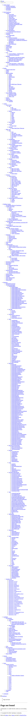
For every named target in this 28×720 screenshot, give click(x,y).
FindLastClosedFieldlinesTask (17, 498)
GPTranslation (14, 568)
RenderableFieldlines (15, 380)
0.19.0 (10, 679)
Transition (13, 359)
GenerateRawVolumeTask (17, 500)
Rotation (10, 450)
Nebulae (10, 158)
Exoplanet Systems (15, 151)
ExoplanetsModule (15, 326)
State (12, 354)
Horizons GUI (12, 236)
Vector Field (8, 280)
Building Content (7, 204)
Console (10, 51)
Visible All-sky (14, 146)
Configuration (9, 46)
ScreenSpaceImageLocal (16, 479)
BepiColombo (12, 76)
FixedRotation (14, 452)
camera (12, 539)
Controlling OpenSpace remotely (16, 58)
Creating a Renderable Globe (17, 250)
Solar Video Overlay (10, 277)
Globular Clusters (15, 157)
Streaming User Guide (16, 642)
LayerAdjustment (15, 336)
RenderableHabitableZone (17, 390)
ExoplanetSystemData (16, 327)
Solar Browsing (9, 270)
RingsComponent (15, 343)
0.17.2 (10, 684)
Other (10, 319)
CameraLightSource (15, 315)
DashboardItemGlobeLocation (17, 295)
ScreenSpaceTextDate (16, 346)
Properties (8, 45)
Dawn (10, 78)
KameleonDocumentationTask (17, 503)
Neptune (13, 120)
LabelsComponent (15, 333)
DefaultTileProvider (15, 515)
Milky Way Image (15, 168)
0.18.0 (10, 682)
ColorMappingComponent (17, 322)
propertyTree (14, 554)
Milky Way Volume (15, 170)
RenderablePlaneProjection (17, 408)
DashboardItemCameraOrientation (18, 289)
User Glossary (9, 657)
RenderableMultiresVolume (17, 400)
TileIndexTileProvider (16, 522)
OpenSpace (4, 696)
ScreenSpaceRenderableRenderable (19, 484)
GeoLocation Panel (13, 19)
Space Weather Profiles (11, 92)
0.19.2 (10, 676)
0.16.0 (10, 689)
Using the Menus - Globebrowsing (16, 53)
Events (7, 48)
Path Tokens (8, 263)
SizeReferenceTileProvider (17, 519)
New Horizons (12, 88)
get (12, 549)
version (13, 564)
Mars (10, 85)
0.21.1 (10, 670)
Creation (10, 249)
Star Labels (13, 133)
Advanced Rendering (13, 269)
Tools (10, 620)
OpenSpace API (9, 221)
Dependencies (12, 625)
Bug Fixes (11, 666)
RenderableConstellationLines (17, 370)
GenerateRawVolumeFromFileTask (19, 499)
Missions (10, 127)
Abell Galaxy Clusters (16, 193)
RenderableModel (15, 396)
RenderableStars (14, 430)
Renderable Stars (9, 275)
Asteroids (11, 101)
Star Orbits (13, 136)
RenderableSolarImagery (16, 423)
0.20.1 (10, 673)
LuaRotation (14, 455)
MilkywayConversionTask (17, 508)
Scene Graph (9, 47)
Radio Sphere (14, 173)
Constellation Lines (15, 140)
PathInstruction (14, 341)
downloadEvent (14, 543)
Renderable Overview (10, 283)
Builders (8, 62)
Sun (9, 106)
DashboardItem (12, 286)
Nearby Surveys (12, 176)
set (12, 557)
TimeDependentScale (16, 470)
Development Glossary (11, 659)
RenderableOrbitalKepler (16, 403)
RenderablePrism (15, 416)
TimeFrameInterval (15, 532)
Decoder (10, 309)
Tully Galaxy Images (15, 181)
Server (12, 347)
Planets (10, 111)
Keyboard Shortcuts (10, 30)
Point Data (8, 264)
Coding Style (11, 628)
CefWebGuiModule (15, 321)
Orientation (8, 8)
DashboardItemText (15, 305)
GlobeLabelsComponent (16, 332)
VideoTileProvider (15, 528)
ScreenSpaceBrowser (16, 473)
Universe (8, 174)
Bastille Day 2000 (12, 94)
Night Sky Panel (12, 20)
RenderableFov (14, 384)
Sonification (14, 232)
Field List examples (13, 651)
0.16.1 (10, 687)
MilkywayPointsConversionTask (18, 509)
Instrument (13, 311)
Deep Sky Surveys (13, 188)
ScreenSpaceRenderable (14, 472)
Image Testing (9, 653)
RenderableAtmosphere (16, 365)
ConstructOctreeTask (15, 493)
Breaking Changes (13, 665)
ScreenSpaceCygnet (15, 474)
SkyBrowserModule (15, 352)
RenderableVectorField (16, 441)
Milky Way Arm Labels (16, 171)
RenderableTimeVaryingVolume (18, 436)
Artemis (10, 75)
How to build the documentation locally (17, 648)
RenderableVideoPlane (16, 443)
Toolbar (7, 13)
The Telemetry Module (14, 228)
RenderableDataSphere (16, 374)
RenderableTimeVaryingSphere (18, 435)
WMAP (13, 200)
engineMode (14, 544)
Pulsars (12, 166)
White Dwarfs (14, 165)
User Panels (11, 28)
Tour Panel (11, 29)
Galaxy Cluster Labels (16, 183)
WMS (10, 256)
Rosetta (10, 90)
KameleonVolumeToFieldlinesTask (18, 505)
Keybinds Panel (12, 25)
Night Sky (8, 99)
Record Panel (11, 26)
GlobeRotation (14, 454)
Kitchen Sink (11, 650)
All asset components (10, 284)
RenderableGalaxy (15, 386)
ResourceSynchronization (14, 445)
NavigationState (14, 340)
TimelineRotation (15, 461)
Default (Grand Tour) (10, 69)
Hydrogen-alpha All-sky (16, 145)
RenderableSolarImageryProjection (18, 424)
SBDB (10, 240)
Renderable (11, 363)
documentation (14, 542)
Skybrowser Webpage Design (15, 639)
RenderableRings (15, 418)
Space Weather (9, 278)
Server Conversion (15, 260)
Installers (8, 56)
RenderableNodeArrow (16, 401)
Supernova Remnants (16, 162)
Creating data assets (10, 206)
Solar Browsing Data (13, 271)
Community (5, 693)
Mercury (13, 112)
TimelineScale (14, 471)
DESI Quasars (14, 196)
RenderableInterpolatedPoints (17, 391)
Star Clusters (11, 154)
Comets (10, 124)
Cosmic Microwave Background (16, 198)
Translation (11, 565)
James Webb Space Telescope (15, 84)
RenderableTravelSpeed (16, 440)
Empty (7, 72)
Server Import (14, 259)
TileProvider (11, 514)
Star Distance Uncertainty (16, 135)
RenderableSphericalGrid (16, 429)
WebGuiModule (14, 362)
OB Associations (15, 156)
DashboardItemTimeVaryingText (18, 307)
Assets (10, 207)
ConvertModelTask (15, 494)
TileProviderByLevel (15, 527)
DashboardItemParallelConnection (18, 300)
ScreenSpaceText (15, 488)
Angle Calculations (15, 233)
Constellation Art (15, 141)
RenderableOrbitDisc (15, 405)
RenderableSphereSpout (16, 428)
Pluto (12, 123)
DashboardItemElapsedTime (17, 293)
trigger (12, 563)
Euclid (10, 79)
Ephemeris (8, 234)
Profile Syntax (9, 274)
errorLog (13, 546)
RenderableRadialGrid (16, 417)
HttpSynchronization (15, 446)
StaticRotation (14, 460)
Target (12, 313)
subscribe (13, 559)
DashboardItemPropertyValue (17, 302)
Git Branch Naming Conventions (16, 636)
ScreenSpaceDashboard (16, 476)
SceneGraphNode (15, 345)
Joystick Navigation (13, 37)
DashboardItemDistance (16, 292)
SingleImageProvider (15, 517)
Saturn (12, 118)
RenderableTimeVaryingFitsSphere (18, 434)
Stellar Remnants (12, 163)
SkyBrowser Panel (13, 21)
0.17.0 (10, 686)
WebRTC (11, 641)
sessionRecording (15, 555)
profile (12, 553)
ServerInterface (14, 348)
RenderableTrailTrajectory (17, 439)
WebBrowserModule (15, 360)
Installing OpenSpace (10, 6)
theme (13, 715)
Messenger (11, 86)
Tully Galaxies (14, 179)
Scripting (8, 50)
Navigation (8, 9)
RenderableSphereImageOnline (18, 427)
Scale (10, 462)
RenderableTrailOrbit (15, 438)
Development (9, 618)
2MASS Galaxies (15, 184)
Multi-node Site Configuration (15, 59)
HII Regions (14, 160)
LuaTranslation (14, 571)
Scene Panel (11, 14)
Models (10, 210)
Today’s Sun (11, 96)
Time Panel (11, 17)
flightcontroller (14, 548)
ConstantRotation (15, 451)
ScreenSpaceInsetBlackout (17, 482)
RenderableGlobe (15, 387)
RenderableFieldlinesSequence (18, 381)
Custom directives (12, 652)
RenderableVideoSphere (16, 444)
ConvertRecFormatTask (16, 495)
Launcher (8, 34)
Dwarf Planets (12, 122)
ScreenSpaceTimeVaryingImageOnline (19, 489)
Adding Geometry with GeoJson (18, 255)
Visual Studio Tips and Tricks (17, 621)
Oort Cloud (13, 125)
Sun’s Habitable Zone (16, 109)
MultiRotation (14, 456)
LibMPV (13, 626)
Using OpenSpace (7, 12)
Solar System (9, 105)
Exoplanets (11, 150)
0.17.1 (10, 685)
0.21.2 (10, 669)
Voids (12, 187)
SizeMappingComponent (16, 351)
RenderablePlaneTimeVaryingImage (19, 411)
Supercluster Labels (15, 194)
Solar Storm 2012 (12, 95)
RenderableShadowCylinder (17, 419)
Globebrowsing (9, 244)
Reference (5, 282)
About (4, 663)
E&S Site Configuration (14, 61)
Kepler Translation (13, 238)
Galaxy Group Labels (16, 182)
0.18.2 (10, 680)
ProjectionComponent (16, 342)
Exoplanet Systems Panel (14, 23)
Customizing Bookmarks (14, 55)
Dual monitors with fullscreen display (17, 57)
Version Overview (10, 664)
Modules (8, 227)
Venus (12, 113)
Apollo (10, 74)
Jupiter (12, 117)
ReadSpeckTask (14, 511)
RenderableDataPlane (16, 373)
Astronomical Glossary (11, 658)
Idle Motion (11, 42)
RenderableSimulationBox (17, 421)
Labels (10, 266)
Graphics (11, 172)
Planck (12, 201)
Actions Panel (12, 18)
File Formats (11, 267)
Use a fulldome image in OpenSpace (16, 64)
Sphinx (6, 715)
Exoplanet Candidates (16, 152)
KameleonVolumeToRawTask (17, 506)
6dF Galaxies (14, 185)
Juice (10, 81)
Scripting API (9, 579)
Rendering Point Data (13, 265)
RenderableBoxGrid (15, 367)
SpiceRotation (14, 459)
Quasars (13, 195)
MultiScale (13, 465)
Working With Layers (13, 245)
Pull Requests (12, 635)
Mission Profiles (9, 73)
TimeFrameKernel (15, 533)
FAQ (7, 66)
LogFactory (13, 337)
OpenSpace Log (9, 33)
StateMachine (14, 356)
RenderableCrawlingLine (16, 371)
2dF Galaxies (14, 189)
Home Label (14, 177)
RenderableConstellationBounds (18, 369)
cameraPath (13, 541)
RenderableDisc (14, 375)
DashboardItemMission (16, 299)
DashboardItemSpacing (16, 304)
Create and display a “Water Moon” (16, 63)
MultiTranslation (14, 573)
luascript (13, 550)
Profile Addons (9, 100)
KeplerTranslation (15, 570)
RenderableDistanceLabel (16, 376)
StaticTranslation (15, 575)
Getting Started (6, 4)
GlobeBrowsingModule (16, 331)
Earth (12, 114)
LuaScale (13, 463)
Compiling (11, 619)
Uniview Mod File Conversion (15, 220)
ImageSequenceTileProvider (17, 516)
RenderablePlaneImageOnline (17, 407)
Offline (7, 70)
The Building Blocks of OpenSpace (13, 205)
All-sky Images (12, 144)
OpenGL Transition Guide (14, 632)
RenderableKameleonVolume (17, 394)
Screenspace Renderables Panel (15, 24)
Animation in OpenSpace (16, 215)
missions (13, 552)
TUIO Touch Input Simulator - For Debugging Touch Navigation (18, 623)
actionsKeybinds (15, 537)
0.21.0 (10, 671)
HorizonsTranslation (15, 569)
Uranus (13, 119)
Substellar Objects (12, 147)
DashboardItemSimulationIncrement (19, 303)
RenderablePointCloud (16, 413)
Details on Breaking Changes (17, 675)
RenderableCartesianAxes (17, 368)
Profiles (5, 68)
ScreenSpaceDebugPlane (16, 478)
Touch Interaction (12, 44)
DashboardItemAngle (16, 288)
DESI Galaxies (14, 192)
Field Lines (8, 242)
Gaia (10, 80)
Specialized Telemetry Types (17, 231)
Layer (12, 335)
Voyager (10, 91)
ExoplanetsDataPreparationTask (18, 497)
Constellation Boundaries (16, 143)
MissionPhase (14, 338)
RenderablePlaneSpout (16, 409)
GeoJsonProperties (15, 330)
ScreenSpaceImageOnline (16, 481)
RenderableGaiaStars (15, 385)
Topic (10, 536)
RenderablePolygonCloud (17, 414)
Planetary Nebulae (15, 161)
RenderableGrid (14, 389)
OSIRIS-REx (11, 89)
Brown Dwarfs (14, 149)
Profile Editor (11, 35)
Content (5, 103)
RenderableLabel (15, 395)
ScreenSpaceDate (15, 477)
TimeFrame (11, 530)
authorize (13, 538)
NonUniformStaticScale (16, 466)
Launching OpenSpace (11, 7)
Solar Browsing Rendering (14, 272)
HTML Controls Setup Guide (15, 226)
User (7, 52)
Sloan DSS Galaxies (15, 190)
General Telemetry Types (16, 229)
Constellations (12, 139)
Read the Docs (23, 715)
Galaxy (10, 167)
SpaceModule (14, 353)
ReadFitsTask (14, 510)
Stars (10, 130)
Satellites (8, 276)
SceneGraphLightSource (16, 318)
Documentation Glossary (11, 661)
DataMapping (14, 325)
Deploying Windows (13, 630)
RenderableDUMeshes (16, 378)
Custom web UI (9, 225)
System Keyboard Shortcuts (15, 31)
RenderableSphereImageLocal (17, 425)
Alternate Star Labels (15, 134)
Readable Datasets (15, 252)
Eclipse (7, 97)
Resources (11, 209)
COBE (12, 199)
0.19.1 (10, 678)
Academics (8, 690)
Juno (10, 83)
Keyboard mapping (10, 261)
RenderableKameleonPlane (17, 392)
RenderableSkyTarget (16, 422)
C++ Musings (12, 637)
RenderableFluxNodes (16, 383)
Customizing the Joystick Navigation (16, 39)
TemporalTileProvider (16, 521)
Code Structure (12, 629)
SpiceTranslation (15, 574)
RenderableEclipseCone (16, 379)
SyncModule (14, 357)
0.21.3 (10, 668)
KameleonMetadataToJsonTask (18, 504)
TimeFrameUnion (15, 535)
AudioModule (14, 320)
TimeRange (13, 358)
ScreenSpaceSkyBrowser (16, 485)
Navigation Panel (12, 15)
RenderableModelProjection (17, 397)
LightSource (11, 314)
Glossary (5, 656)
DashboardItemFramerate (16, 294)
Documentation (9, 647)
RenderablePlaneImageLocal (17, 406)
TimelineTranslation (15, 576)
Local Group (14, 178)
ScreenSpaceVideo (15, 490)
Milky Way (8, 129)
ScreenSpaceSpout (15, 487)
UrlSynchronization (15, 449)
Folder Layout (12, 631)
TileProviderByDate (15, 525)
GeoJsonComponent (15, 329)
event (12, 547)
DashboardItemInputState (16, 297)
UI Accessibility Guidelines (14, 640)
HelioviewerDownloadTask (17, 501)
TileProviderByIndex (15, 526)
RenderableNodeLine (16, 402)
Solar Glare (13, 108)
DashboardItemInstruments (17, 298)
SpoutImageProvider (15, 520)
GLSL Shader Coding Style (15, 634)
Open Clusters (14, 155)
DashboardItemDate (15, 291)
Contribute (5, 617)
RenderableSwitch (15, 432)
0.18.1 (10, 681)
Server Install (14, 258)
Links (7, 691)
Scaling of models (15, 214)
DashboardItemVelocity (16, 308)
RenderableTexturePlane (16, 433)
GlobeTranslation (15, 566)
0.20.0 (10, 674)
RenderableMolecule (15, 398)
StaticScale (13, 468)
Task (10, 492)
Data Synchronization (13, 218)
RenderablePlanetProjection (17, 412)
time (12, 560)
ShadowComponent (15, 349)
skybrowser (13, 558)
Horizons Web (12, 237)
